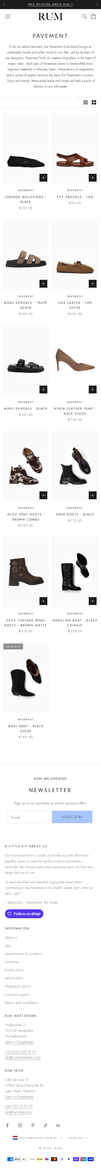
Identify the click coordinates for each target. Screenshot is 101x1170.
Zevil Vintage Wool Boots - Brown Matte (25, 623)
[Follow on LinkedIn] (58, 1125)
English (76, 1138)
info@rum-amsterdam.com (23, 1057)
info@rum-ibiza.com (18, 1112)
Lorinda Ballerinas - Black (25, 199)
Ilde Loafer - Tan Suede (75, 305)
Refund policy (14, 978)
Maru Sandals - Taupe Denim (26, 305)
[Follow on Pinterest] (32, 1125)
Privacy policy (14, 970)
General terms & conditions (23, 953)
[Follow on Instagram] (20, 1125)
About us (11, 937)
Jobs (8, 945)
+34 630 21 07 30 (19, 1106)
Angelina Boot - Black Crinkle (75, 623)
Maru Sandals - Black (26, 408)
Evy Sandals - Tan (75, 197)
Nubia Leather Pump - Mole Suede (75, 411)
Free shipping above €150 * (50, 4)
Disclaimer (12, 961)
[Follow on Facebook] (7, 1125)
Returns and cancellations (22, 1002)
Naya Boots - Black (75, 514)
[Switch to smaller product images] (94, 102)
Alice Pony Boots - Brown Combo (26, 517)
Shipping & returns (18, 986)
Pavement (26, 190)
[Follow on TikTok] (45, 1125)
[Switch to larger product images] (85, 102)
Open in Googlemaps (19, 1041)
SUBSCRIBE (72, 817)
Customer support (17, 994)
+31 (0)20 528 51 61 (20, 1051)
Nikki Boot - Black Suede (26, 728)
